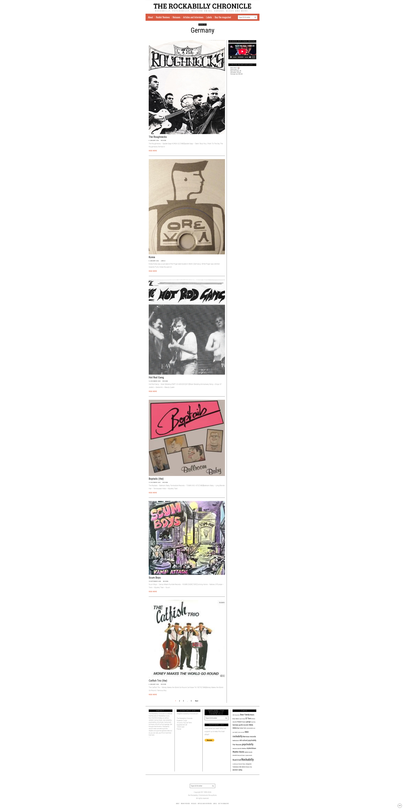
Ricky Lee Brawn (241, 755)
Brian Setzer (236, 718)
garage (248, 722)
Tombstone (236, 767)
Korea (152, 257)
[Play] (231, 57)
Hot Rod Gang (156, 377)
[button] (255, 17)
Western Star (249, 767)
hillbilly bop (236, 728)
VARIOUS (243, 767)
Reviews (163, 140)
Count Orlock (242, 718)
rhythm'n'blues (251, 748)
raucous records (237, 748)
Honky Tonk (243, 728)
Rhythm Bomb (238, 752)
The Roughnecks (158, 136)
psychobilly (247, 744)
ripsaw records (248, 755)
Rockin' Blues (242, 764)
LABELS (163, 261)
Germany (235, 725)
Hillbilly (251, 725)
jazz (254, 728)
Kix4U (236, 732)
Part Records (237, 745)
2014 (234, 715)
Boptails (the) (156, 478)
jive (233, 732)
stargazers (249, 764)
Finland (239, 722)
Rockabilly (247, 759)
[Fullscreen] (253, 57)
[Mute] (250, 57)
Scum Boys (155, 577)
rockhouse (235, 764)
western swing (237, 770)
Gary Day (253, 722)
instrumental (249, 728)
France (244, 722)
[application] (242, 51)
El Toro (248, 718)
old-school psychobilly (247, 740)
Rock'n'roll (237, 760)
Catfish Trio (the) (158, 680)
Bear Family (245, 714)
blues (252, 715)
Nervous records (249, 736)
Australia (237, 715)
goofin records (243, 725)
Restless (244, 748)
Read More (153, 151)
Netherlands (236, 740)
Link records (241, 732)
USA (240, 767)
